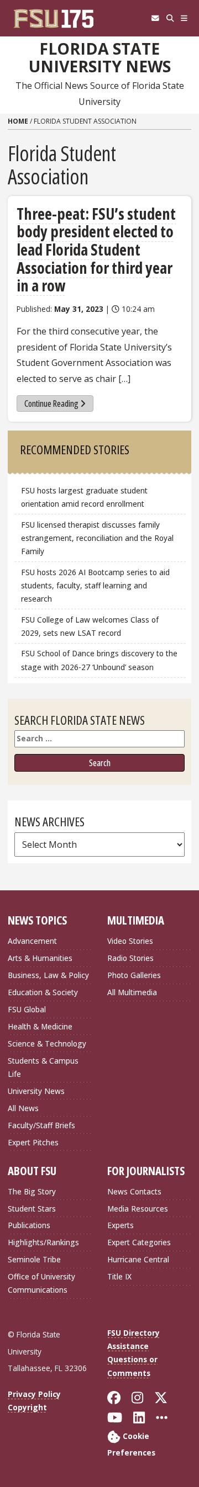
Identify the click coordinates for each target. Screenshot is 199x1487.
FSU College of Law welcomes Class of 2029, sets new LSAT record (90, 626)
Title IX (119, 1276)
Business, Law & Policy (48, 975)
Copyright (27, 1407)
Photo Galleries (134, 975)
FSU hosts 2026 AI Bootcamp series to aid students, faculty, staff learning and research (95, 585)
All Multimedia (132, 992)
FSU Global (27, 1009)
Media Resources (137, 1208)
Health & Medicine (40, 1026)
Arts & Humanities (40, 958)
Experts (120, 1225)
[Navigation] (184, 18)
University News (36, 1091)
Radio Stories (130, 958)
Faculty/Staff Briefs (41, 1125)
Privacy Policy (34, 1394)
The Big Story (32, 1191)
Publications (29, 1225)
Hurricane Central (138, 1259)
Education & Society (43, 992)
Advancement (32, 941)
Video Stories (130, 941)
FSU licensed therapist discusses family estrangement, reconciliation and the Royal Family (97, 537)
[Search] (170, 18)
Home (18, 121)
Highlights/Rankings (43, 1242)
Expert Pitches (33, 1142)
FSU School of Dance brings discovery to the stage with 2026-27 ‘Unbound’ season (99, 660)
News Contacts (134, 1191)
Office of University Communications (41, 1283)
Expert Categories (139, 1242)
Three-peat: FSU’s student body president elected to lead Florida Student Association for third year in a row (96, 249)
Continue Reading (51, 403)
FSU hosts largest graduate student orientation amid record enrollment (84, 497)
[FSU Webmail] (155, 18)
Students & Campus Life (43, 1067)
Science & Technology (47, 1043)
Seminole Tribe (34, 1259)
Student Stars (32, 1208)
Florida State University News (100, 57)
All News (23, 1108)
